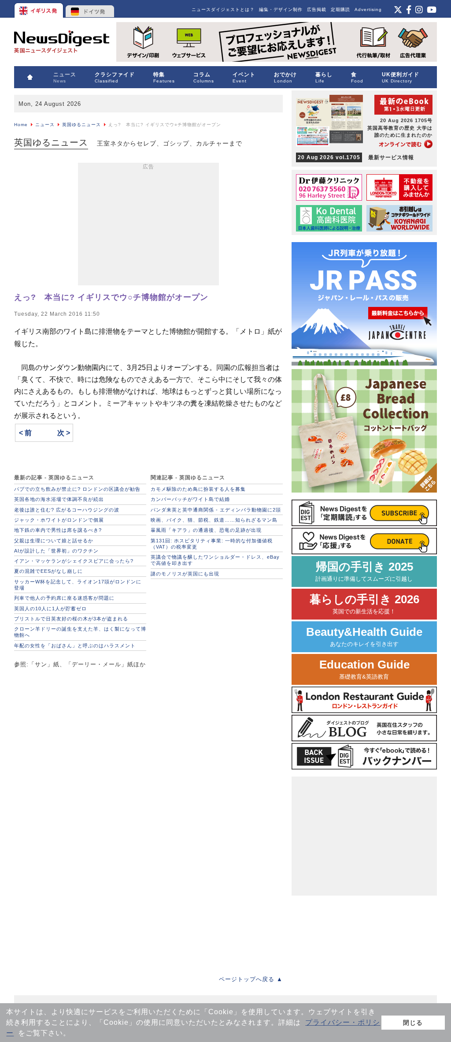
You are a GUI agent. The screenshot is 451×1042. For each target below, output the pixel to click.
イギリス (39, 9)
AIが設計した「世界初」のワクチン (56, 550)
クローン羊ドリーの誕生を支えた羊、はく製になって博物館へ (80, 632)
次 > (63, 433)
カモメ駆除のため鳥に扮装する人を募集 (198, 489)
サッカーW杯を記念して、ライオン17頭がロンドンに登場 (77, 584)
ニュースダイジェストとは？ (223, 9)
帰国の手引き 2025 (364, 571)
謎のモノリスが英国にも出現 (185, 573)
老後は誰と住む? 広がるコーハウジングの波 (66, 509)
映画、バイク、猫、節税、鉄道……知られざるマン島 (214, 520)
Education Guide (364, 669)
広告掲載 (316, 9)
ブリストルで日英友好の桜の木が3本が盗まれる (71, 618)
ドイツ (90, 9)
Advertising (368, 9)
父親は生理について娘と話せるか (53, 540)
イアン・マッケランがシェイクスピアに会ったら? (73, 561)
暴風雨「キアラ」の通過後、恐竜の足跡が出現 (206, 530)
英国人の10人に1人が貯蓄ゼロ (50, 608)
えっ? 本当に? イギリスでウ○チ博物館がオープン (111, 297)
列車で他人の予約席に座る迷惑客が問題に (64, 598)
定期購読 (340, 9)
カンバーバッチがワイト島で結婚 (190, 499)
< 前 (25, 433)
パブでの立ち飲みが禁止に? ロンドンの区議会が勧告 (77, 489)
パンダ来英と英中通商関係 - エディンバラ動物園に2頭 (216, 509)
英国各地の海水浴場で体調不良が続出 (59, 499)
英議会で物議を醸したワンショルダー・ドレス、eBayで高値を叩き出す (215, 560)
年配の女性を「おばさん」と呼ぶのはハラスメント (75, 645)
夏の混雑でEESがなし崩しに (48, 571)
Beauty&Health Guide (364, 636)
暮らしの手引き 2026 (364, 604)
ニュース (45, 124)
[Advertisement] (148, 226)
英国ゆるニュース (81, 124)
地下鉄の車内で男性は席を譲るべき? (58, 530)
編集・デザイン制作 (281, 9)
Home (21, 124)
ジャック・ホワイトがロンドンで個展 (59, 520)
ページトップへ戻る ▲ (251, 979)
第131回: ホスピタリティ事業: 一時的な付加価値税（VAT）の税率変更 (212, 543)
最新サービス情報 (356, 157)
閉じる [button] (413, 1022)
